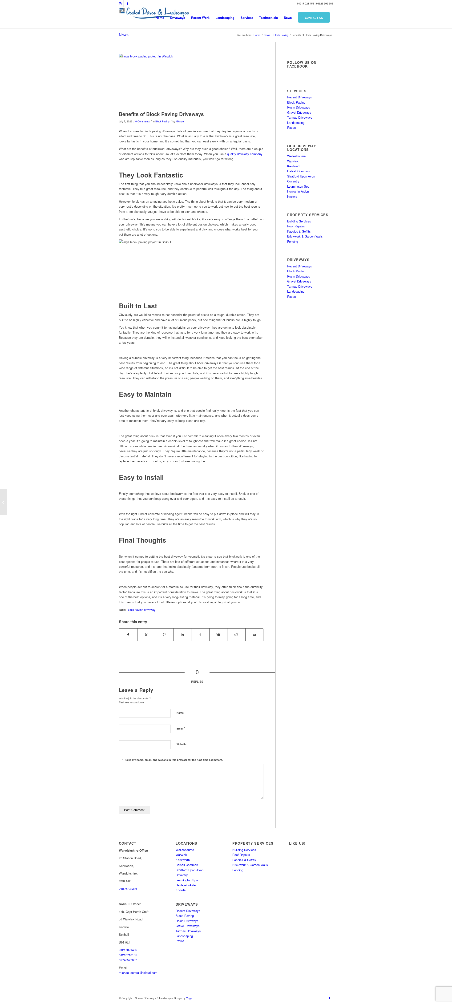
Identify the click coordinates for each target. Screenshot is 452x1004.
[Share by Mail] (254, 635)
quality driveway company (244, 154)
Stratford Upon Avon (301, 176)
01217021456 (128, 950)
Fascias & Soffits (299, 231)
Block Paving (162, 121)
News (124, 34)
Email (181, 728)
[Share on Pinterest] (164, 635)
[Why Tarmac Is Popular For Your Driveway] (3, 502)
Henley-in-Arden (298, 191)
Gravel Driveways (299, 112)
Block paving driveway (141, 610)
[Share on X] (146, 635)
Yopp (189, 998)
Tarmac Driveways (299, 117)
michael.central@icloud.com (138, 972)
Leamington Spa (298, 186)
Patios (291, 127)
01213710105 (128, 955)
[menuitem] (160, 17)
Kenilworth (294, 166)
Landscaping (295, 122)
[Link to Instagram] (120, 3)
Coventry (293, 181)
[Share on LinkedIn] (182, 635)
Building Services (299, 221)
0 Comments (142, 121)
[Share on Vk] (218, 635)
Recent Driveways (299, 97)
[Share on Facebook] (128, 635)
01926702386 (128, 888)
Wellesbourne (296, 156)
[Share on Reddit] (236, 635)
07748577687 (128, 960)
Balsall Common (298, 171)
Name (181, 712)
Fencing (292, 241)
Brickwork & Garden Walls (305, 236)
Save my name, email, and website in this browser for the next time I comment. (174, 760)
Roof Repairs (296, 226)
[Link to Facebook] (127, 3)
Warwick (293, 161)
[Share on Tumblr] (200, 635)
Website (181, 744)
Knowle (292, 196)
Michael (180, 121)
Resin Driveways (298, 107)
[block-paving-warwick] (191, 81)
